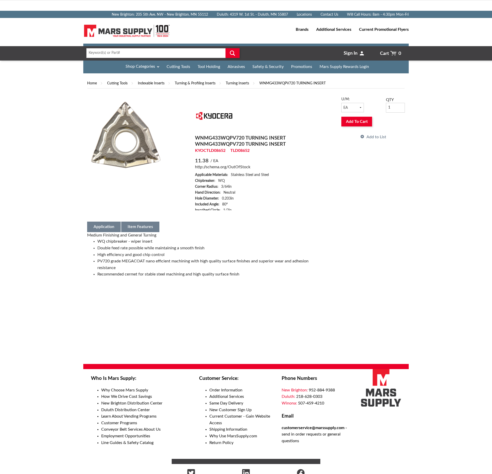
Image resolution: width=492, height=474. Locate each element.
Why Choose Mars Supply (124, 390)
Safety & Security (268, 67)
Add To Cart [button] (357, 122)
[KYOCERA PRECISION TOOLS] (214, 116)
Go (232, 53)
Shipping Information (228, 429)
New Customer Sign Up (230, 410)
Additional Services (226, 396)
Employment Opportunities (125, 436)
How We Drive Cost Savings (126, 396)
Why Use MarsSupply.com (233, 436)
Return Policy (221, 443)
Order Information (225, 390)
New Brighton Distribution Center (131, 403)
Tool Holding (209, 67)
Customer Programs (119, 423)
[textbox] (161, 53)
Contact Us (329, 14)
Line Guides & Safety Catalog (127, 443)
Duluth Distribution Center (125, 410)
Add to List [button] (376, 137)
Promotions (301, 67)
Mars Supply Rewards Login (344, 67)
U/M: (345, 99)
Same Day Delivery (226, 403)
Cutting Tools (178, 67)
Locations (304, 14)
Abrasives (236, 67)
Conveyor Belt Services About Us (131, 429)
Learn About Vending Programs (129, 416)
